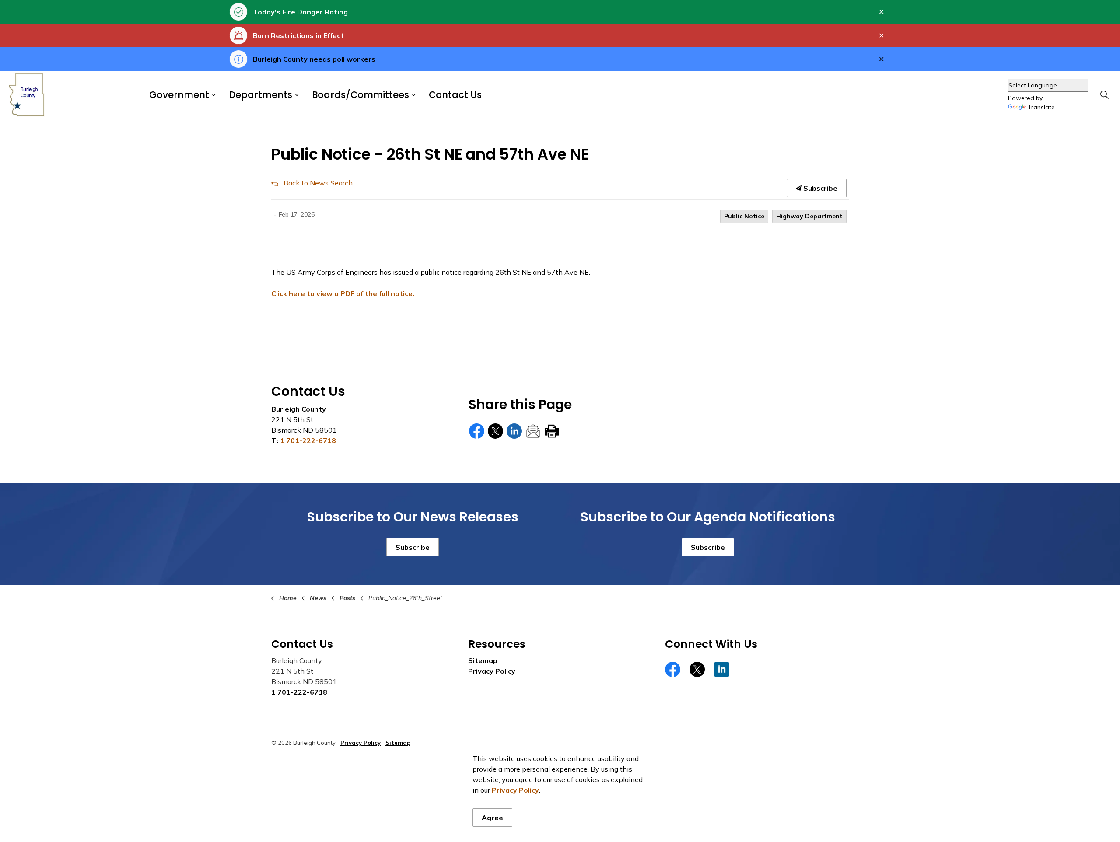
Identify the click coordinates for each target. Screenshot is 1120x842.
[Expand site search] (1104, 95)
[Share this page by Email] (533, 431)
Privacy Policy (491, 671)
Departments (260, 95)
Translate (1041, 107)
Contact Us (455, 95)
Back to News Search (318, 182)
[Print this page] (552, 431)
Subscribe (819, 188)
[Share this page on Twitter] (495, 431)
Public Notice (744, 216)
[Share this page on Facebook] (476, 431)
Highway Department (809, 216)
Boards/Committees (360, 95)
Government (179, 95)
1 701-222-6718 (308, 440)
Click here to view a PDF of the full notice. (342, 293)
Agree (492, 817)
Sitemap (482, 660)
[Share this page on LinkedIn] (514, 431)
